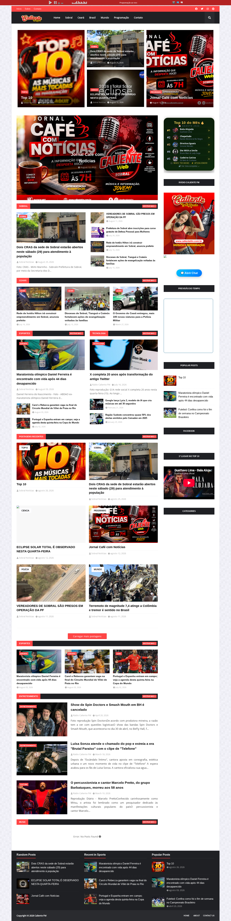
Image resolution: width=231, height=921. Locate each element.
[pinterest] (212, 9)
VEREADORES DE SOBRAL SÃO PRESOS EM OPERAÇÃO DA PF (130, 216)
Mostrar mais (148, 206)
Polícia (25, 569)
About (196, 915)
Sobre (27, 8)
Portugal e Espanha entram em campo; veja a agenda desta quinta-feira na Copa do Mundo (56, 421)
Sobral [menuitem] (69, 17)
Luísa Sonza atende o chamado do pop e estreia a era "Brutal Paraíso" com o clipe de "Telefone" (112, 746)
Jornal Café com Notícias (171, 97)
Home (186, 915)
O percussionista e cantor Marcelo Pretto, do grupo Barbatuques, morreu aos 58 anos (110, 785)
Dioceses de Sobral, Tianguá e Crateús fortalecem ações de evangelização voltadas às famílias (130, 260)
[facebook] (196, 9)
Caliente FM (41, 915)
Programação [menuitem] (121, 17)
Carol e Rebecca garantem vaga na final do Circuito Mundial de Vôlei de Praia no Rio (54, 407)
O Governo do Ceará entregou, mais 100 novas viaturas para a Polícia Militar (133, 317)
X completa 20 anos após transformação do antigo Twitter (121, 377)
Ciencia (25, 510)
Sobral (97, 447)
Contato (37, 8)
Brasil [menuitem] (92, 17)
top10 (24, 447)
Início (19, 8)
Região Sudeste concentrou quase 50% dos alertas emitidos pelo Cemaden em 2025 (128, 416)
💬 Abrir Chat (189, 273)
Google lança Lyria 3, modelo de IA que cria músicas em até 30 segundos (128, 402)
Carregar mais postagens (87, 636)
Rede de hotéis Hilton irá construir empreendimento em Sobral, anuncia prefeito (130, 244)
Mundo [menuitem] (105, 17)
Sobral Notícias (26, 490)
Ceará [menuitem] (81, 17)
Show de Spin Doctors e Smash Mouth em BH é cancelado (107, 707)
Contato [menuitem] (138, 17)
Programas (100, 510)
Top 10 (26, 97)
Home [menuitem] (57, 17)
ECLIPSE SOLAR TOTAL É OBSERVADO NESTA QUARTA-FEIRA (113, 96)
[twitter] (202, 9)
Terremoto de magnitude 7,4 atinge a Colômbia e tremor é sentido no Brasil (123, 608)
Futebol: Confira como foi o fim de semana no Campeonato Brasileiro (195, 413)
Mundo (98, 569)
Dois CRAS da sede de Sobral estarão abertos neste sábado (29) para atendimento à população (112, 55)
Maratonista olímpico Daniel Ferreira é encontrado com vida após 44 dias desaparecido (44, 379)
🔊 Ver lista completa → (189, 166)
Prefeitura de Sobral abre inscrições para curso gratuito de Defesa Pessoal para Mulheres (131, 230)
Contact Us (208, 915)
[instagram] (208, 9)
